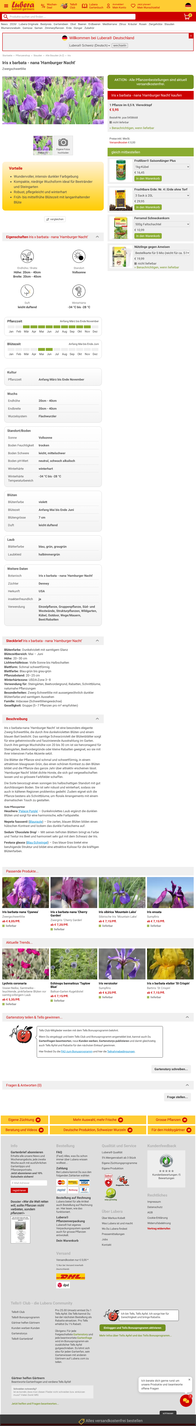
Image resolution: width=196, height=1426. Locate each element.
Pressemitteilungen (113, 1234)
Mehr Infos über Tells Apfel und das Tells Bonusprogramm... (135, 1335)
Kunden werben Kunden (25, 1328)
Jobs (105, 1239)
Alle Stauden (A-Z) (55, 55)
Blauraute (35, 821)
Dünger (78, 27)
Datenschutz (155, 1207)
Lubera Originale (28, 24)
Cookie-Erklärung (157, 1217)
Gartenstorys (19, 1333)
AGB (150, 1212)
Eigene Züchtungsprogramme (119, 1163)
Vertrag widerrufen (158, 1228)
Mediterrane (110, 24)
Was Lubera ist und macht (117, 1223)
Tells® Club (18, 1311)
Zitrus (122, 24)
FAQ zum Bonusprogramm (76, 1051)
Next (188, 963)
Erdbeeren (94, 24)
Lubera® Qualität (112, 1152)
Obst (73, 24)
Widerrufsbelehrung (159, 1223)
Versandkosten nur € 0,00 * (72, 1259)
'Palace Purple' (28, 811)
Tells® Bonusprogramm (25, 1317)
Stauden (169, 24)
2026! (13, 24)
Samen (38, 27)
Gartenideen (61, 24)
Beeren (82, 24)
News (4, 24)
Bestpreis (45, 24)
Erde (69, 27)
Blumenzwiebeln (10, 27)
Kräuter (132, 24)
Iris (69, 55)
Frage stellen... (177, 1097)
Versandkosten (118, 142)
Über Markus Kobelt (113, 1217)
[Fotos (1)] (42, 145)
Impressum (154, 1201)
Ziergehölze (155, 24)
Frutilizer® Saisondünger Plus (155, 161)
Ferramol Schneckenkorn (151, 218)
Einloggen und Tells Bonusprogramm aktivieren (132, 1327)
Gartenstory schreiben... (171, 1069)
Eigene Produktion (112, 1168)
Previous (7, 963)
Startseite (7, 55)
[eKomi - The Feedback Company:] (166, 1160)
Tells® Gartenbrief (22, 1338)
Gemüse (27, 27)
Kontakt (106, 1244)
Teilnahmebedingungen (121, 1051)
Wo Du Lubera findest (114, 1228)
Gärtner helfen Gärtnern (25, 1322)
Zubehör (89, 27)
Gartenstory (80, 1334)
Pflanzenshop (23, 55)
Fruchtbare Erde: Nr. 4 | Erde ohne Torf (160, 189)
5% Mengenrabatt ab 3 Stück (119, 1157)
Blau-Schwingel (37, 842)
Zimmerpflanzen (54, 27)
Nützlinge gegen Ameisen (152, 247)
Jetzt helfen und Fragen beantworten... (35, 1403)
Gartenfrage (84, 1337)
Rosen (143, 24)
